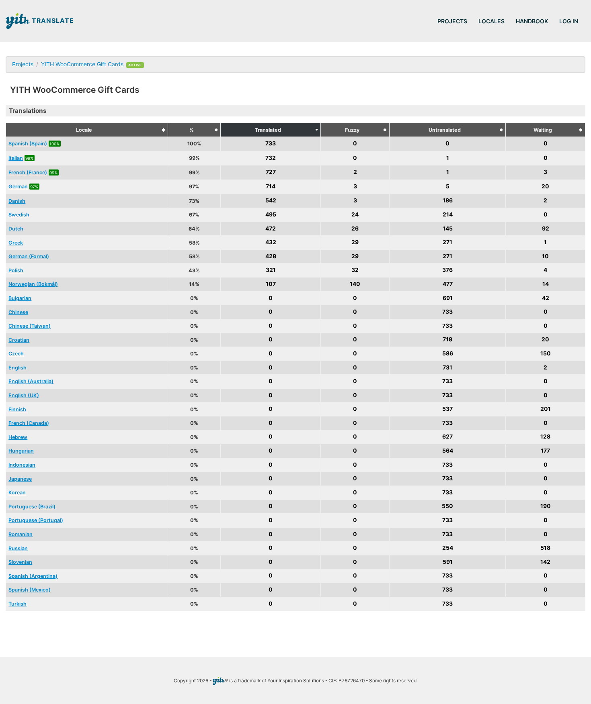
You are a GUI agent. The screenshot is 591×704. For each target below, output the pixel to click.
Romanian (20, 534)
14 (545, 284)
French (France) (27, 172)
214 (448, 214)
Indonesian (21, 465)
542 (270, 201)
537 (447, 409)
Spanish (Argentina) (32, 576)
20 (545, 186)
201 (545, 409)
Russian (18, 548)
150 (545, 353)
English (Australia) (30, 381)
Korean (17, 493)
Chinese (18, 312)
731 (447, 367)
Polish (15, 270)
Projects (452, 21)
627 (447, 437)
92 (545, 228)
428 (270, 256)
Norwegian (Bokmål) (33, 284)
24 (355, 214)
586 (447, 353)
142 (545, 562)
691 (448, 298)
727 (271, 172)
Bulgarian (19, 298)
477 (448, 284)
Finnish (17, 409)
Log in (568, 21)
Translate (52, 20)
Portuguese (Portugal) (35, 520)
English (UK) (23, 395)
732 (270, 158)
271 (447, 242)
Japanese (20, 479)
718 (447, 340)
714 (270, 186)
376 (447, 270)
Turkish (17, 604)
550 (447, 506)
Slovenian (20, 562)
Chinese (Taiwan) (29, 326)
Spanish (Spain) (27, 144)
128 (545, 437)
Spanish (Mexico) (29, 590)
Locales (491, 21)
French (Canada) (28, 423)
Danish (16, 201)
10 (545, 256)
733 (270, 143)
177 (545, 450)
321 (271, 270)
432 (270, 242)
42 (545, 298)
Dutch (15, 229)
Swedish (18, 215)
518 (545, 548)
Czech (16, 354)
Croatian (18, 340)
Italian (15, 158)
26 (355, 228)
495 (270, 214)
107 (271, 284)
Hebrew (17, 437)
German (18, 187)
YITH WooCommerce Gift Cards (82, 64)
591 (448, 562)
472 (270, 228)
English (17, 368)
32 (355, 270)
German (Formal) (28, 256)
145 (448, 228)
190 (545, 506)
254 (447, 548)
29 (355, 242)
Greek (15, 243)
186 (448, 201)
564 (447, 450)
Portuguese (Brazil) (31, 507)
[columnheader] (87, 130)
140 (355, 284)
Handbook (532, 21)
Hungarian (21, 451)
